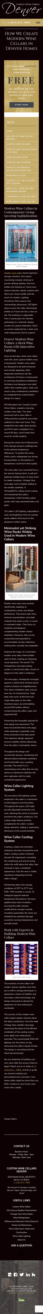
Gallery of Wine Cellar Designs (19, 138)
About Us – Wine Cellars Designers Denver (20, 190)
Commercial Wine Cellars (21, 196)
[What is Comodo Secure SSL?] (21, 1300)
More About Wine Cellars (20, 201)
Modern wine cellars (13, 273)
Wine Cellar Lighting (21, 1236)
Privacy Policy (17, 1293)
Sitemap (30, 1293)
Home (9, 131)
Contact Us (21, 1146)
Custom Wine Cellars (21, 1206)
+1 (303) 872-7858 (18, 22)
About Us (22, 1239)
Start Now (21, 105)
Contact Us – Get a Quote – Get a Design (21, 182)
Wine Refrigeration (21, 1217)
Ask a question (21, 1245)
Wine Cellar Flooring (18, 162)
